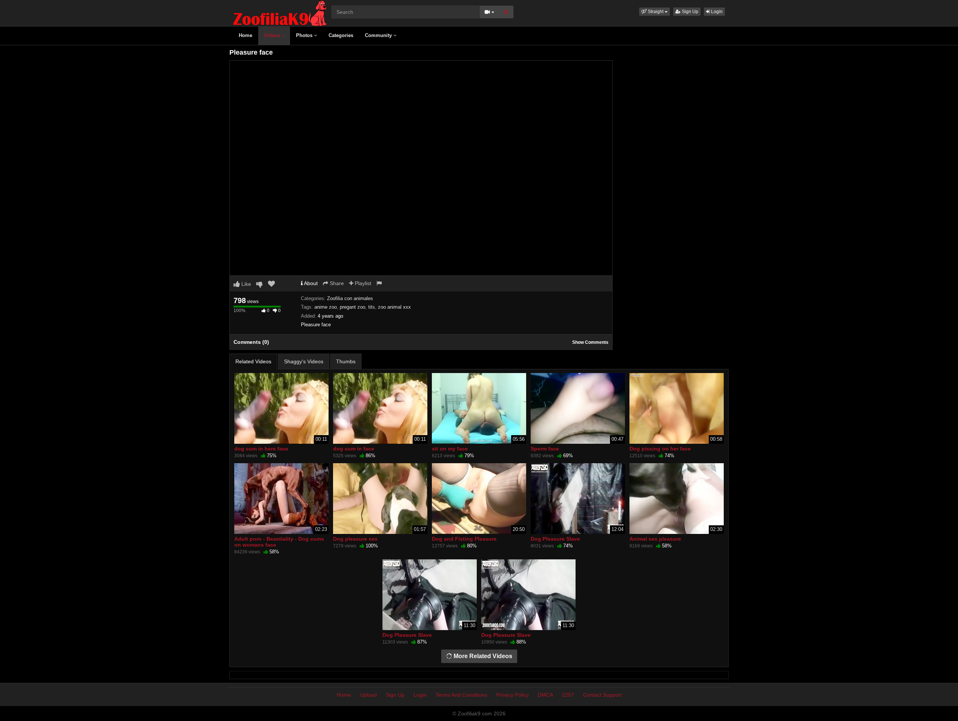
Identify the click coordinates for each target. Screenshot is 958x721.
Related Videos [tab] (253, 361)
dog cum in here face (261, 449)
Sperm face (545, 449)
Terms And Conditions (461, 695)
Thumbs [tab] (346, 361)
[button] (654, 11)
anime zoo (325, 307)
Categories (341, 35)
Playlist (362, 283)
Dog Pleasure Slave (555, 539)
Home (245, 35)
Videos (272, 35)
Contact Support (602, 695)
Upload (368, 695)
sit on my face (450, 449)
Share (336, 283)
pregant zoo (352, 307)
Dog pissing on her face (660, 449)
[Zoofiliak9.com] (280, 13)
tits (371, 307)
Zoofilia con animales (350, 298)
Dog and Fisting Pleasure (464, 539)
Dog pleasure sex (355, 539)
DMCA (545, 695)
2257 (568, 695)
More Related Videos (482, 656)
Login (716, 11)
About (310, 283)
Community (379, 35)
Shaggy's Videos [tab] (303, 361)
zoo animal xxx (394, 307)
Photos (305, 35)
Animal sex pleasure (655, 539)
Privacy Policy (512, 695)
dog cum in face (353, 449)
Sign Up (689, 11)
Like (245, 284)
